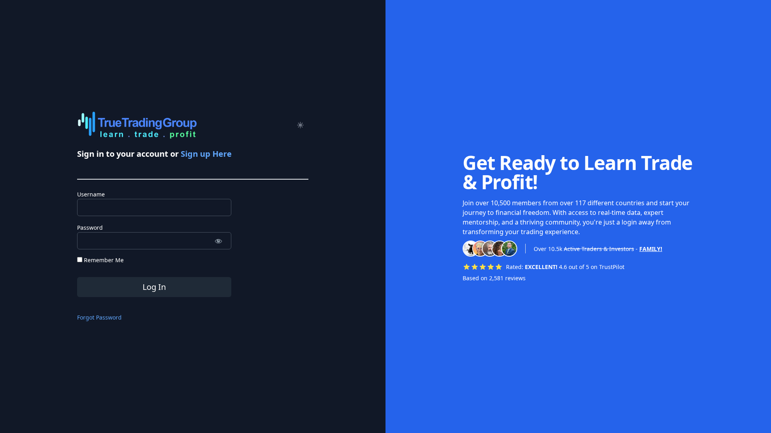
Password (90, 227)
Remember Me (103, 260)
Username (91, 194)
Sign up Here (206, 153)
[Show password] (218, 240)
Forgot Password (99, 317)
